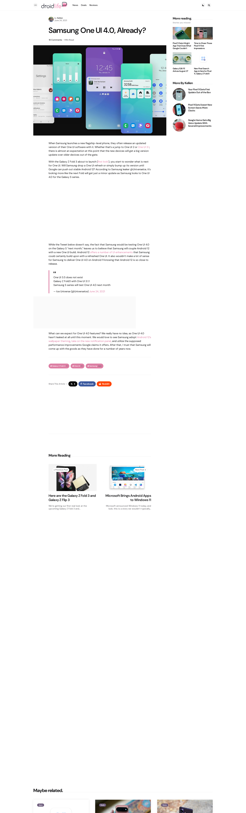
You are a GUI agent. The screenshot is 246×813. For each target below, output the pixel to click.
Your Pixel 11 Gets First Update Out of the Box (199, 91)
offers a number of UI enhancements (111, 252)
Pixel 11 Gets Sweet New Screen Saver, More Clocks (200, 107)
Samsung (95, 366)
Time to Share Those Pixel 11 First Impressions (203, 46)
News (165, 805)
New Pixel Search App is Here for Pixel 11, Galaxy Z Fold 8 (202, 71)
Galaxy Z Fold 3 (60, 366)
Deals (103, 805)
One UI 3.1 (143, 147)
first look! (103, 161)
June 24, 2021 (97, 291)
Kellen (60, 18)
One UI (78, 366)
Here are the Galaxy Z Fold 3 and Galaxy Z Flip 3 (72, 498)
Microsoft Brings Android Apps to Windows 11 (128, 498)
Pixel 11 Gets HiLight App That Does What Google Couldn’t (182, 46)
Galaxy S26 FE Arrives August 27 (180, 69)
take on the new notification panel (91, 341)
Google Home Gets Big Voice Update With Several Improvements (199, 123)
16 (55, 40)
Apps (41, 805)
